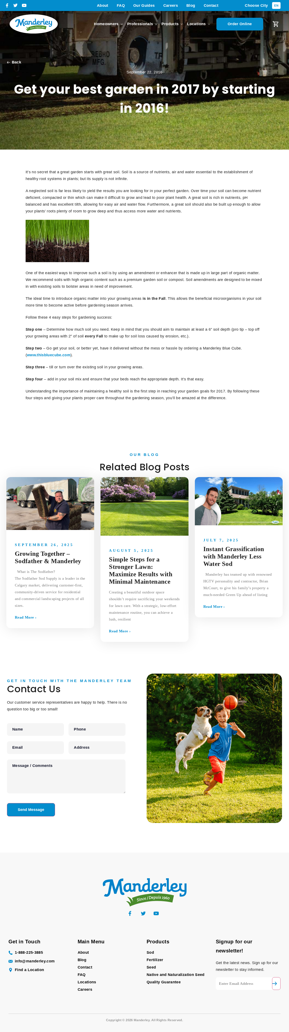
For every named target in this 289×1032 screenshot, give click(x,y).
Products (170, 24)
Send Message (31, 810)
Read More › (25, 617)
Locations (196, 24)
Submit (276, 983)
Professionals (140, 24)
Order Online (240, 24)
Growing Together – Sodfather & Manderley (48, 557)
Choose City (256, 5)
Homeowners (106, 24)
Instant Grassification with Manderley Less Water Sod (233, 556)
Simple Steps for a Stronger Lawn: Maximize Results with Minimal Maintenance (140, 570)
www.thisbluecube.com (48, 355)
